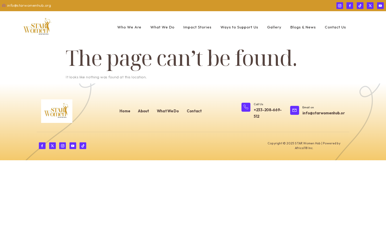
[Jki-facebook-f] (349, 5)
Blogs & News (303, 27)
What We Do (162, 27)
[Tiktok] (360, 5)
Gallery (274, 27)
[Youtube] (380, 5)
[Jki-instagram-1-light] (339, 5)
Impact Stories (197, 27)
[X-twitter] (370, 5)
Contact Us (335, 27)
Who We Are (129, 27)
